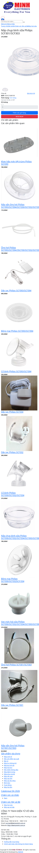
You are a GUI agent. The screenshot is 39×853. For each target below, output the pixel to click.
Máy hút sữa (32, 26)
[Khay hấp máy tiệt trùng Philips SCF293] (19, 143)
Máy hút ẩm (8, 787)
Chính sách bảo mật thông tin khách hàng (18, 844)
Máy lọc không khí (10, 763)
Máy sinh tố (8, 757)
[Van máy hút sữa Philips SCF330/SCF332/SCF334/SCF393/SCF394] (19, 603)
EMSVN (20, 852)
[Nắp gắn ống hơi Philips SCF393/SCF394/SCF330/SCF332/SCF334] (19, 186)
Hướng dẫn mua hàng (11, 842)
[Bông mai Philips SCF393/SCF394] (19, 312)
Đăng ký (4, 24)
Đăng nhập (11, 24)
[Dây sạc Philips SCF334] (19, 393)
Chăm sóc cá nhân (10, 795)
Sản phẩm (11, 26)
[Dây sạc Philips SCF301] (19, 686)
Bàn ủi (6, 761)
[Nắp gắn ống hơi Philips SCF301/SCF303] (19, 727)
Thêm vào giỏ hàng (19, 113)
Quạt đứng (8, 785)
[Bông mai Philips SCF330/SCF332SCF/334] (19, 560)
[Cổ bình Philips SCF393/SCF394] (19, 352)
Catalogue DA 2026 (10, 791)
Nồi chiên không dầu (11, 770)
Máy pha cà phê (9, 774)
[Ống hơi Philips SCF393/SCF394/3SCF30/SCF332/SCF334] (19, 229)
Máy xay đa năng (10, 781)
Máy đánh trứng (9, 772)
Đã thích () (31, 93)
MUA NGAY (19, 117)
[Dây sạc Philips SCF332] (19, 433)
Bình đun (7, 783)
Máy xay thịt (8, 778)
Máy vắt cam (8, 776)
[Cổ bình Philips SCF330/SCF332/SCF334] (19, 474)
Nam (5, 798)
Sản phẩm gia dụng (10, 753)
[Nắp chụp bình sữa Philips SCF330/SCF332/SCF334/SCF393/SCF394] (19, 517)
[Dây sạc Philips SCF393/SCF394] (19, 272)
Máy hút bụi (8, 768)
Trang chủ (4, 26)
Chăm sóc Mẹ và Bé (21, 26)
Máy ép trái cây (9, 765)
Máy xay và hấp (9, 807)
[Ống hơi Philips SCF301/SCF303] (19, 646)
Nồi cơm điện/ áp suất (11, 759)
